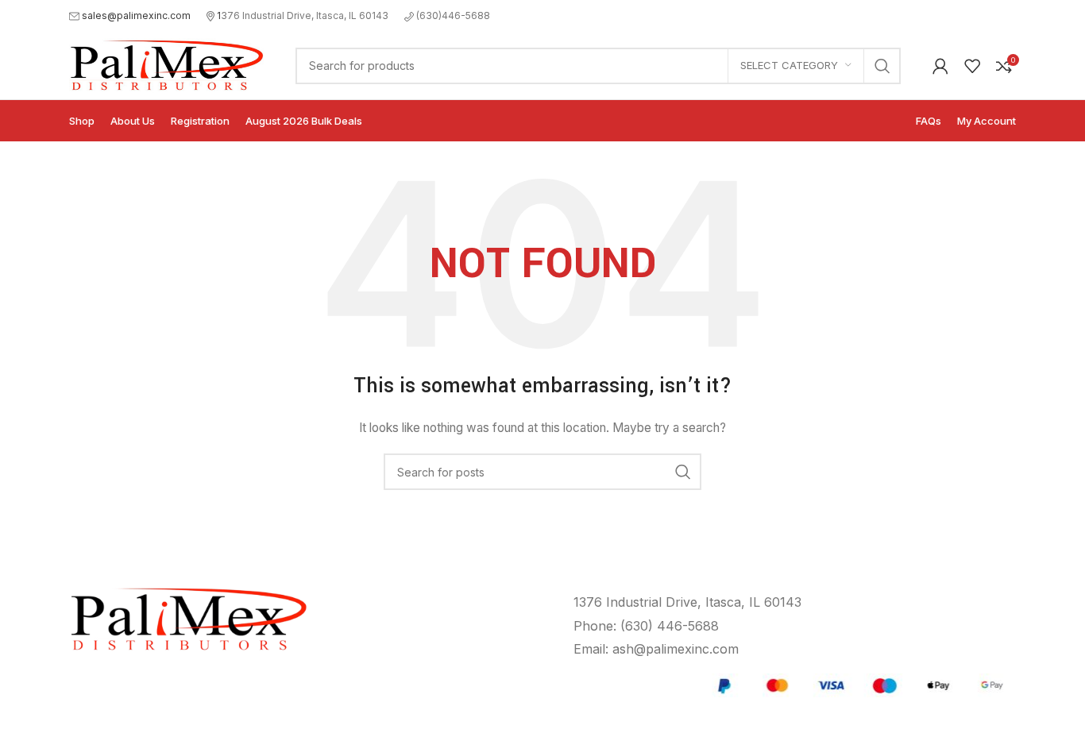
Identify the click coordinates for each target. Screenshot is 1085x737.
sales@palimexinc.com (136, 15)
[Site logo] (166, 64)
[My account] (940, 66)
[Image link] (858, 684)
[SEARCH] (882, 66)
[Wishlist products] (972, 66)
